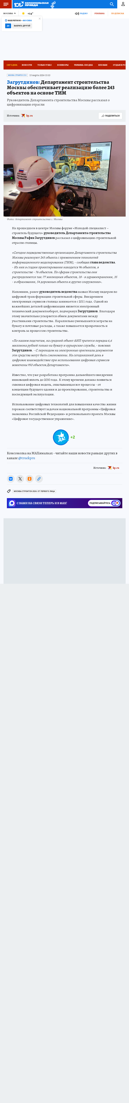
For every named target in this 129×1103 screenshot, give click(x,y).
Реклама (99, 13)
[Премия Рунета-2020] (52, 4)
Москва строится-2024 (17, 75)
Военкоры (63, 65)
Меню (6, 4)
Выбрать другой (22, 26)
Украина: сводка (83, 65)
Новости (27, 65)
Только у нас (44, 65)
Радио (84, 13)
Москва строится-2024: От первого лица (34, 491)
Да (8, 26)
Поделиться (112, 115)
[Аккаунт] (123, 4)
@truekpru (26, 458)
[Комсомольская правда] (31, 4)
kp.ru (29, 116)
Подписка (117, 13)
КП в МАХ (102, 65)
